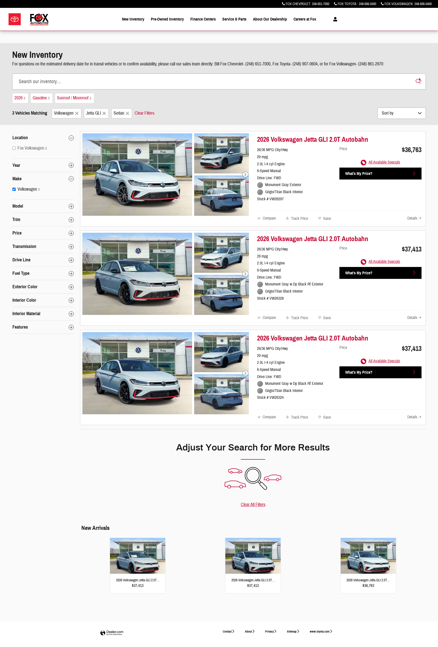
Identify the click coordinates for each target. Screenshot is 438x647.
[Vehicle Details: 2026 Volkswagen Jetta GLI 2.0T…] (137, 559)
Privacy (269, 631)
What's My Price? (358, 173)
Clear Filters (144, 113)
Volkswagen (64, 113)
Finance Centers (203, 19)
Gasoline (41, 98)
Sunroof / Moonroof (74, 98)
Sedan (119, 113)
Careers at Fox (305, 19)
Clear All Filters (253, 505)
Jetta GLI (93, 113)
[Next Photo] (245, 174)
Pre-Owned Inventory (167, 19)
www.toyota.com (320, 631)
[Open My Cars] (333, 19)
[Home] (15, 19)
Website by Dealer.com (111, 633)
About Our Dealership (270, 19)
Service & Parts (234, 19)
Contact (227, 631)
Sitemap (292, 631)
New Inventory (133, 19)
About (248, 631)
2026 (19, 98)
